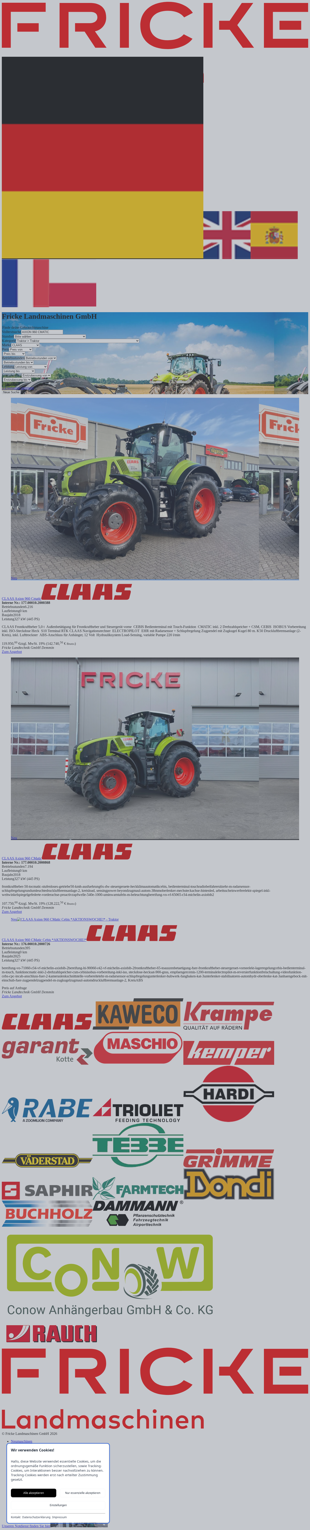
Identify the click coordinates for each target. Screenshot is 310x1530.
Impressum (59, 1517)
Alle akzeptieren (33, 1493)
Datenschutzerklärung (36, 1517)
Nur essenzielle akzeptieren (82, 1493)
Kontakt (15, 1517)
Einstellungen (58, 1505)
